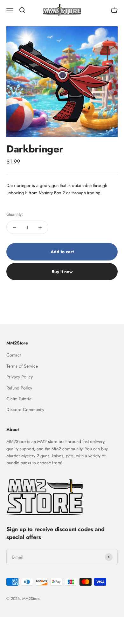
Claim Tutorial (19, 398)
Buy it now (62, 271)
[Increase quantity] (40, 227)
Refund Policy (19, 388)
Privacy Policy (19, 377)
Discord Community (25, 409)
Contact (13, 355)
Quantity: (14, 214)
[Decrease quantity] (15, 227)
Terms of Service (22, 366)
